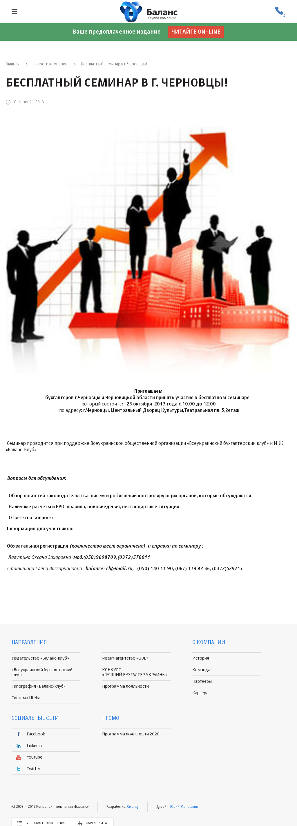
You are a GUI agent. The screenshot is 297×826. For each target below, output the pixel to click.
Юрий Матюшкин (184, 807)
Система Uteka (26, 698)
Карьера (200, 693)
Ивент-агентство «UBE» (125, 658)
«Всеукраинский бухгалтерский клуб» (42, 672)
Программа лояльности (125, 686)
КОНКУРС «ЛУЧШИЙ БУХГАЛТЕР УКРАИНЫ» (135, 672)
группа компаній (148, 11)
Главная (12, 64)
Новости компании (50, 64)
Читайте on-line (195, 32)
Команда (201, 670)
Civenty (133, 807)
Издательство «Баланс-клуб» (40, 658)
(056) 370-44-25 (279, 11)
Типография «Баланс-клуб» (39, 686)
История (200, 658)
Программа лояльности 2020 (131, 734)
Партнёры (202, 681)
